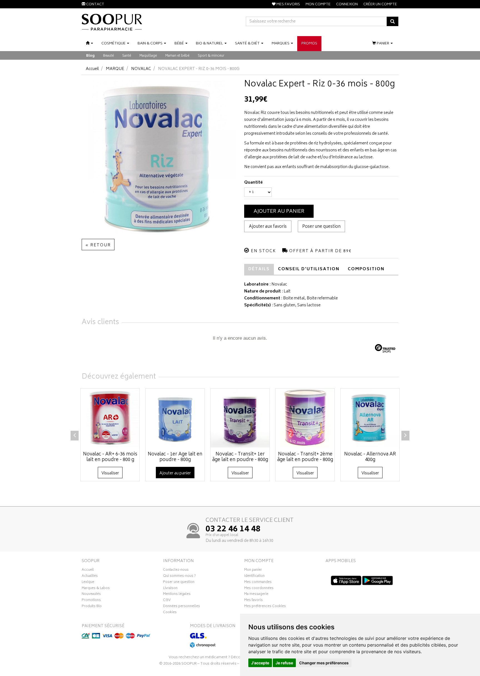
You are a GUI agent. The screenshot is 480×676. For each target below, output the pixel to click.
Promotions (91, 600)
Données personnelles (181, 606)
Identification (254, 576)
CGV (167, 600)
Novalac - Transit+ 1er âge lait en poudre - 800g (240, 457)
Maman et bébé (177, 56)
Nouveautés (91, 594)
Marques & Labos (96, 588)
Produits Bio (92, 606)
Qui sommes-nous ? (179, 576)
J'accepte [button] (260, 662)
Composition (366, 269)
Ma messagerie (256, 594)
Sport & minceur (211, 56)
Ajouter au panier (279, 211)
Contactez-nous (176, 570)
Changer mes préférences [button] (324, 662)
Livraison (170, 588)
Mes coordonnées (259, 588)
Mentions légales (177, 594)
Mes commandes (258, 582)
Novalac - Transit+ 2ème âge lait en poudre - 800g (305, 457)
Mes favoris (253, 600)
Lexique (88, 582)
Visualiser (110, 473)
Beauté (108, 56)
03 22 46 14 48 (233, 529)
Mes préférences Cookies (265, 606)
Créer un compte (380, 4)
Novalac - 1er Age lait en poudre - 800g (175, 457)
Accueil (92, 69)
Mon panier (253, 570)
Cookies (170, 612)
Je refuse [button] (284, 662)
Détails (259, 269)
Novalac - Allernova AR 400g (370, 457)
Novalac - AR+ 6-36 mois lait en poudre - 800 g (110, 457)
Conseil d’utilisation (308, 269)
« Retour (98, 245)
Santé (126, 56)
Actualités (90, 576)
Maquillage (148, 56)
